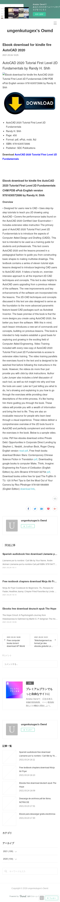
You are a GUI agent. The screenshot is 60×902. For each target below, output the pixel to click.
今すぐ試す (39, 14)
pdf (35, 459)
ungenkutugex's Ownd (30, 30)
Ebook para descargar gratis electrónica (37, 813)
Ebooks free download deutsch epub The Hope (29, 608)
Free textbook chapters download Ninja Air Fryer (30, 581)
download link (27, 488)
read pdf (23, 450)
